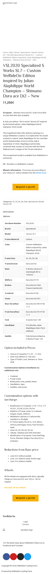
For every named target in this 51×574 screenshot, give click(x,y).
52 (14, 202)
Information (8, 212)
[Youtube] (13, 556)
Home (5, 52)
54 (16, 202)
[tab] (25, 211)
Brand (16, 52)
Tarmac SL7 (31, 234)
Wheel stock (41, 173)
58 (22, 202)
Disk (25, 202)
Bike (11, 52)
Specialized (25, 52)
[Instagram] (20, 556)
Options (6, 216)
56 (19, 202)
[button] (25, 187)
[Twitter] (27, 556)
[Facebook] (6, 556)
